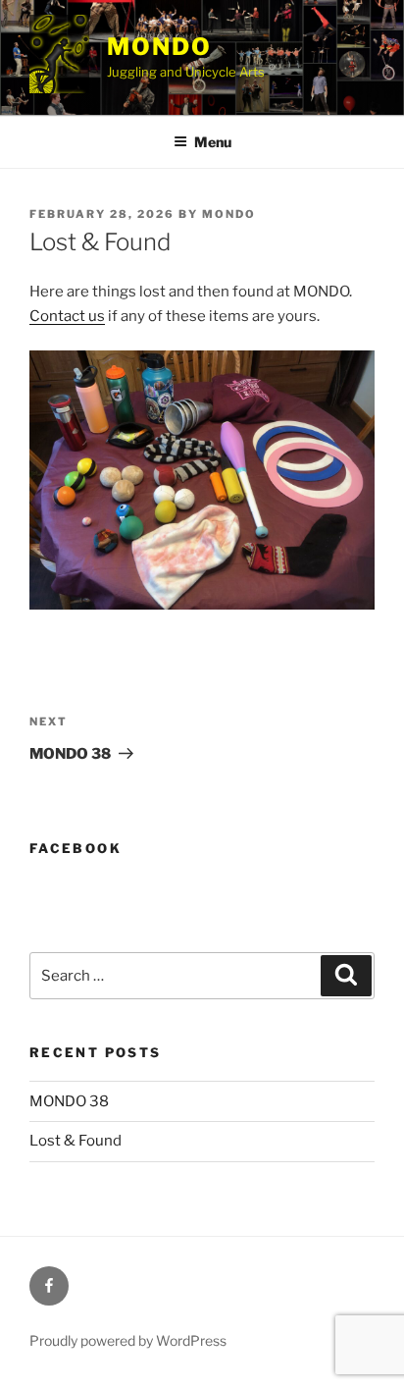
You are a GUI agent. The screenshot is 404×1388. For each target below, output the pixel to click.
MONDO (159, 46)
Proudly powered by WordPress (128, 1340)
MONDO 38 (69, 1101)
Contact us (67, 316)
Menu (212, 141)
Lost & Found (75, 1140)
